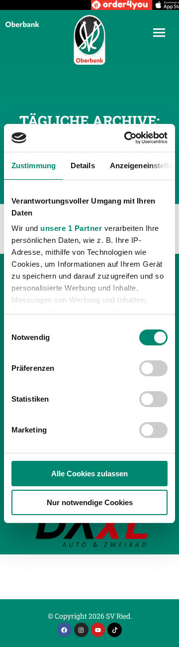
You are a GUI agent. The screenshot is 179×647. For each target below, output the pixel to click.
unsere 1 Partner (71, 228)
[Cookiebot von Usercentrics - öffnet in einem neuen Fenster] (126, 137)
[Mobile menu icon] (159, 32)
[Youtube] (98, 630)
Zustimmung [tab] (33, 165)
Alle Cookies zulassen (89, 473)
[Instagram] (81, 630)
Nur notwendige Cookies (90, 502)
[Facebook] (64, 630)
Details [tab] (83, 165)
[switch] (153, 368)
